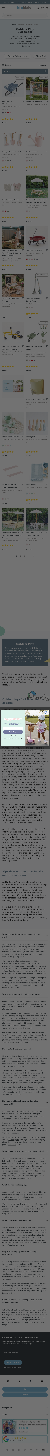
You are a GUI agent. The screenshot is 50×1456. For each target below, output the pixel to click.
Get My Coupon (13, 732)
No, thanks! (13, 735)
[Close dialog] (45, 712)
